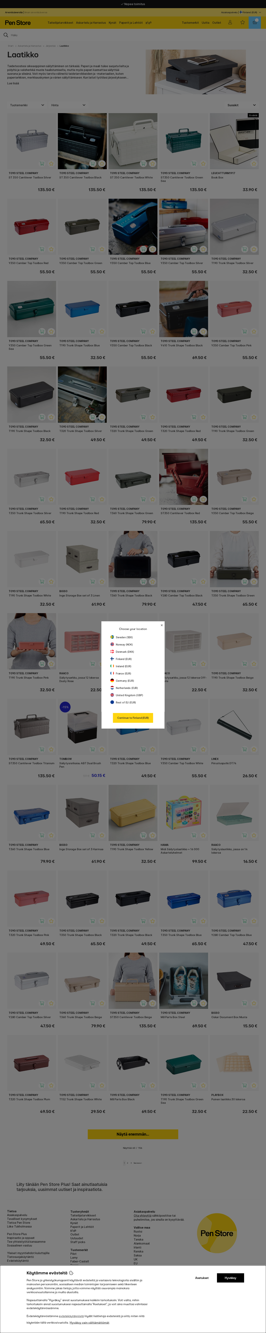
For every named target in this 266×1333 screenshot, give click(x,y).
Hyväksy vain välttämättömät (89, 1322)
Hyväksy (230, 1278)
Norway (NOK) (124, 644)
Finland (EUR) (124, 659)
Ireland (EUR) (123, 666)
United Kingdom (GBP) (129, 695)
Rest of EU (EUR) (126, 702)
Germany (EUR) (125, 680)
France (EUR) (123, 673)
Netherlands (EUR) (127, 687)
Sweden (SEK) (124, 637)
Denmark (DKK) (125, 651)
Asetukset (202, 1278)
